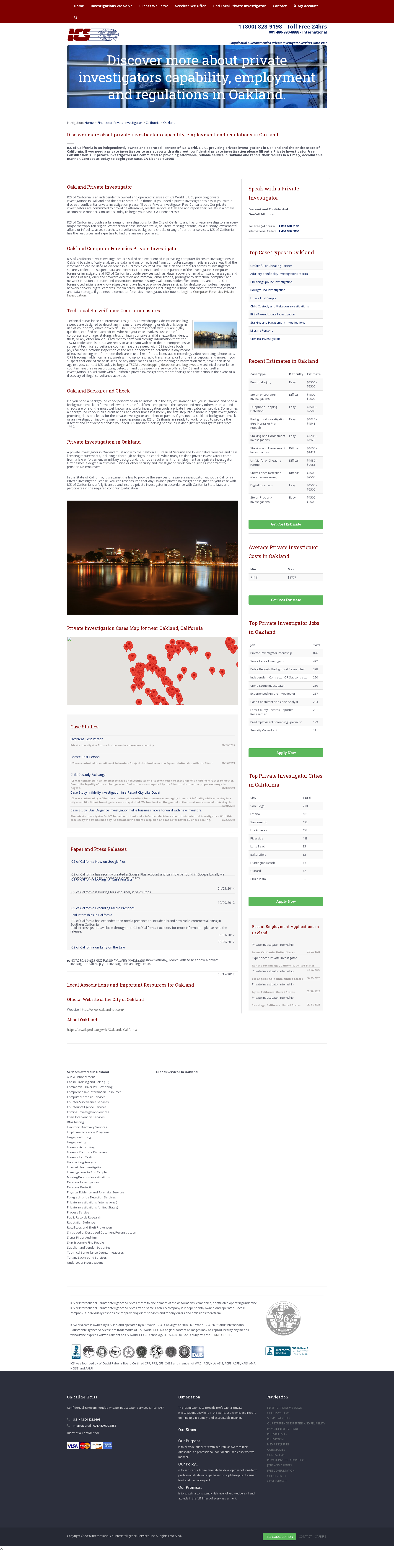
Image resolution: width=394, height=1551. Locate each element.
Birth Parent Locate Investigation (272, 314)
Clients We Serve (153, 5)
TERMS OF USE (221, 1335)
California (153, 122)
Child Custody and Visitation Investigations (279, 306)
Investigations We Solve (111, 5)
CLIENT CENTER (277, 1476)
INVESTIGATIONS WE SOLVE (284, 1408)
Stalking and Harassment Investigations (277, 322)
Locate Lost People (263, 298)
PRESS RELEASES (277, 1434)
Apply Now (286, 752)
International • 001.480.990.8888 (94, 1426)
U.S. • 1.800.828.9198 (86, 1419)
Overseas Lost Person (86, 739)
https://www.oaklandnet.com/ (102, 1009)
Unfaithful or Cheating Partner (271, 266)
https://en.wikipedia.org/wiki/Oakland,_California (102, 1029)
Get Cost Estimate (286, 524)
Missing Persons (261, 330)
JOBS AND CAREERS (279, 1465)
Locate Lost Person (85, 757)
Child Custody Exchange (88, 774)
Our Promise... (190, 1487)
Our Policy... (188, 1464)
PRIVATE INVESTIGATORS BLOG (286, 1460)
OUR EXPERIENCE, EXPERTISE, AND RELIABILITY (296, 1423)
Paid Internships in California (91, 915)
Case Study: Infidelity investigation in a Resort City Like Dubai (115, 792)
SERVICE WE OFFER (278, 1418)
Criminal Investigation (265, 339)
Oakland (169, 122)
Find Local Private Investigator (239, 5)
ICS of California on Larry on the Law (97, 947)
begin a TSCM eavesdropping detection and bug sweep (157, 364)
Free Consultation (279, 1537)
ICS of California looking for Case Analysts (101, 879)
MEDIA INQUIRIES (278, 1444)
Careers (320, 1536)
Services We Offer (190, 5)
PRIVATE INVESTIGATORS (282, 1429)
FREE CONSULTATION (281, 1471)
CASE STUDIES (276, 1450)
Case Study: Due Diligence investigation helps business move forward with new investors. (136, 810)
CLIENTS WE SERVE (278, 1413)
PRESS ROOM (275, 1439)
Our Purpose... (190, 1440)
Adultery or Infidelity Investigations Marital (279, 274)
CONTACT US (275, 1455)
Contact (280, 5)
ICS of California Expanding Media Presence (102, 908)
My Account (307, 5)
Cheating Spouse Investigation (271, 282)
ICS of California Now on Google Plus (98, 861)
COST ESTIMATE (277, 1481)
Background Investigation (267, 290)
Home (79, 5)
